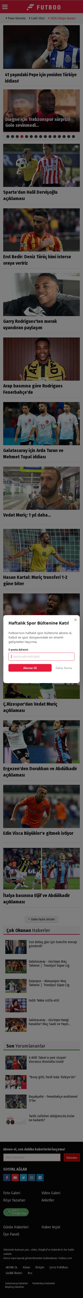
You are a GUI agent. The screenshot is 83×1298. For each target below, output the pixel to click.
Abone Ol (30, 667)
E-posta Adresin (18, 649)
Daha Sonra (64, 667)
